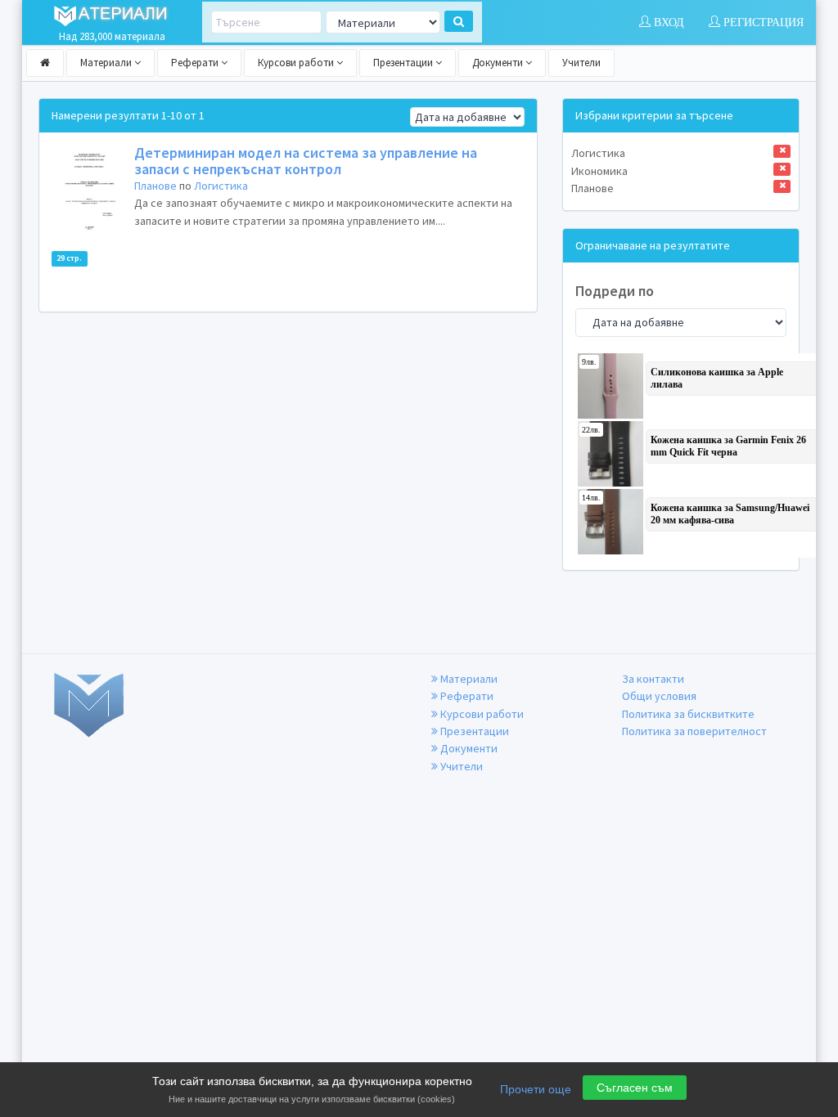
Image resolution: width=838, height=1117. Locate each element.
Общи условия (659, 696)
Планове (155, 185)
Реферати (196, 63)
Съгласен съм (635, 1087)
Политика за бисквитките (688, 714)
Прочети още (535, 1089)
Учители (581, 63)
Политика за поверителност (694, 731)
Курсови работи (297, 63)
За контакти (653, 678)
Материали (107, 63)
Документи (498, 63)
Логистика (221, 185)
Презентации (404, 63)
